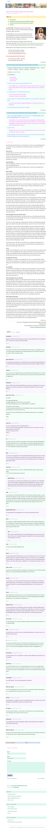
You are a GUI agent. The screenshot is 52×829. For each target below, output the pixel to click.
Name (8, 751)
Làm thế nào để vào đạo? (12, 811)
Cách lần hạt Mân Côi (12, 794)
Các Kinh (12, 24)
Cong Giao (12, 827)
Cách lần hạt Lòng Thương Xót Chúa (14, 796)
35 (24, 742)
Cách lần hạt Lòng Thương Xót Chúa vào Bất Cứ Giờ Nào (22, 21)
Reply (7, 343)
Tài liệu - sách (10, 820)
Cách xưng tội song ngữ (12, 808)
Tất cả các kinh (10, 800)
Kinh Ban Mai (16, 787)
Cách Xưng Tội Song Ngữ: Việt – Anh (19, 785)
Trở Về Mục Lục (43, 62)
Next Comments (41, 778)
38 (30, 742)
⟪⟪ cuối (16, 742)
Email (8, 756)
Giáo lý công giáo (11, 806)
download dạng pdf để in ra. (40, 327)
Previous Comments (12, 778)
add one (18, 332)
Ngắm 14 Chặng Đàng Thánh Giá (14, 798)
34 (22, 742)
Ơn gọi (9, 813)
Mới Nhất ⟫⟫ (37, 742)
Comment (9, 761)
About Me (20, 827)
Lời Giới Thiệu (13, 19)
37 (28, 742)
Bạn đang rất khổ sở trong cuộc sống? (15, 821)
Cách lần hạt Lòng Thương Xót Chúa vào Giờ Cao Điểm (21, 23)
